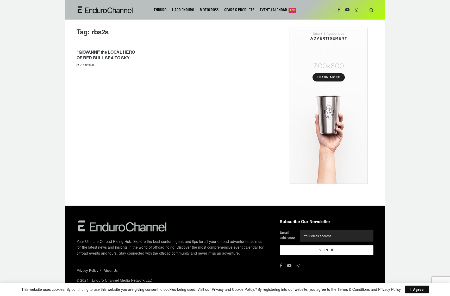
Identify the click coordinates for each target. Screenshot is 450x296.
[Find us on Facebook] (339, 10)
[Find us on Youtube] (347, 10)
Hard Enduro (183, 10)
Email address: (287, 235)
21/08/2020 (86, 65)
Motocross (209, 10)
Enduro (160, 10)
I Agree (417, 289)
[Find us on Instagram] (356, 10)
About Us (111, 270)
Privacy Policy (87, 270)
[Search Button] (371, 10)
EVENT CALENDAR (277, 10)
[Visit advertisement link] (328, 106)
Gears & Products (239, 10)
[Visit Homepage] (112, 9)
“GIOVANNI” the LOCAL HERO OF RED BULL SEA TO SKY (106, 55)
